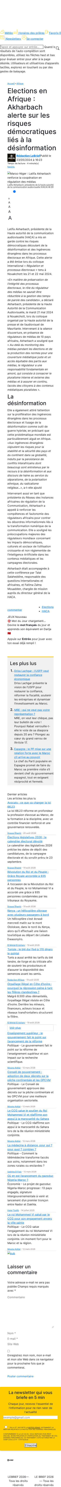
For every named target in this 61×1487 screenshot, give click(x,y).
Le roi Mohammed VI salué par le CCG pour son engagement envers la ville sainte (29, 1218)
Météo (9, 33)
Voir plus (15, 1027)
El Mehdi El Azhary (16, 945)
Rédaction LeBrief (28, 155)
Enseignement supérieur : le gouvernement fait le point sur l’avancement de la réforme (26, 1037)
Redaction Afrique (15, 979)
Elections (48, 607)
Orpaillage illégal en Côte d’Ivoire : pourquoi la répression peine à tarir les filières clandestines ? (30, 988)
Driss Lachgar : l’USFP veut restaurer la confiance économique (31, 675)
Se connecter (34, 38)
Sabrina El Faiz (14, 1171)
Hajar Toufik (13, 1210)
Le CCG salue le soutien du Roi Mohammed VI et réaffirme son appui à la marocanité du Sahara (28, 1114)
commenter (14, 610)
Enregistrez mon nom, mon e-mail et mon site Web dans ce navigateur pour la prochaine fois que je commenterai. (30, 1361)
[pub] (11, 1253)
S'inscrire (30, 1445)
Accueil (11, 83)
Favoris (55, 33)
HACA (45, 611)
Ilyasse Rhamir (14, 833)
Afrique (20, 83)
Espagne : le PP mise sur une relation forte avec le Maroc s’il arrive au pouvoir (32, 753)
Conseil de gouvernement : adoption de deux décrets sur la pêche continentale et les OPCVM (28, 1076)
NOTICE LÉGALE (34, 1427)
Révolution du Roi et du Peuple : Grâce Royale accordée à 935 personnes (27, 876)
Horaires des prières (31, 33)
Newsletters (13, 38)
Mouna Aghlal (14, 1067)
